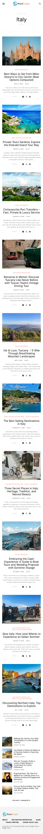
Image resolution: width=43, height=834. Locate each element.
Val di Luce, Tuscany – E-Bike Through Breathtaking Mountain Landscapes (21, 353)
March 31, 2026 (18, 149)
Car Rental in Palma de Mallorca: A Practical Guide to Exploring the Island (27, 752)
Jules (27, 84)
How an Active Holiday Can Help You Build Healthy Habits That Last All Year (27, 788)
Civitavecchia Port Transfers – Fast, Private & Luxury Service (21, 211)
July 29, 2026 (18, 782)
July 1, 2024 (18, 710)
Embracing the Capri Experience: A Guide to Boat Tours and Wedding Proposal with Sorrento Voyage (22, 563)
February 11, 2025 (18, 428)
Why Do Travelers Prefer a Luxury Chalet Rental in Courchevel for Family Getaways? (24, 764)
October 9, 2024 (18, 571)
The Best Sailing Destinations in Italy (21, 422)
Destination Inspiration (21, 273)
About (5, 820)
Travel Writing (12, 822)
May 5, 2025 (18, 360)
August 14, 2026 (19, 756)
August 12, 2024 (18, 641)
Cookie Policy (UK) (30, 822)
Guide (38, 820)
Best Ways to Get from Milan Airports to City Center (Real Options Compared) (21, 76)
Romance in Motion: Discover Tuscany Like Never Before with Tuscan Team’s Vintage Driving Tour (21, 281)
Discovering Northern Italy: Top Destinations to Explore (22, 704)
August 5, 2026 (19, 769)
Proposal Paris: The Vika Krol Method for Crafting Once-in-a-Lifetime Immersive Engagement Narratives (27, 776)
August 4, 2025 (18, 290)
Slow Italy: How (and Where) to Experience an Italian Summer (21, 635)
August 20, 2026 (19, 745)
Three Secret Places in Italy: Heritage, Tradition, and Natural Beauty (21, 491)
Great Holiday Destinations (22, 138)
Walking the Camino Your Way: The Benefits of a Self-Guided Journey (26, 740)
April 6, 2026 (18, 84)
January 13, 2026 (18, 216)
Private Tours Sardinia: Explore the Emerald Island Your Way (21, 143)
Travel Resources (21, 70)
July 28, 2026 (18, 793)
